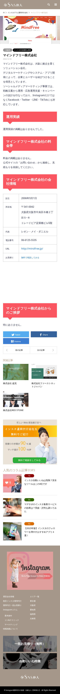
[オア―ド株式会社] (16, 350)
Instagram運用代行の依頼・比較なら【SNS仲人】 (23, 690)
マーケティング (11, 624)
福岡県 (33, 614)
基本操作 (8, 615)
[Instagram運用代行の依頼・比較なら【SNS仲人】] (13, 4)
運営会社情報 (8, 596)
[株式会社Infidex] (43, 350)
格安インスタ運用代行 (12, 601)
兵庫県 (33, 618)
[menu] (55, 4)
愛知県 (33, 609)
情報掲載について (10, 628)
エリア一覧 (34, 596)
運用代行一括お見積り (12, 605)
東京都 (33, 601)
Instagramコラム (10, 609)
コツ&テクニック (12, 620)
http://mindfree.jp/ (32, 248)
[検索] (48, 4)
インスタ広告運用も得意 (22, 50)
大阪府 (7, 50)
